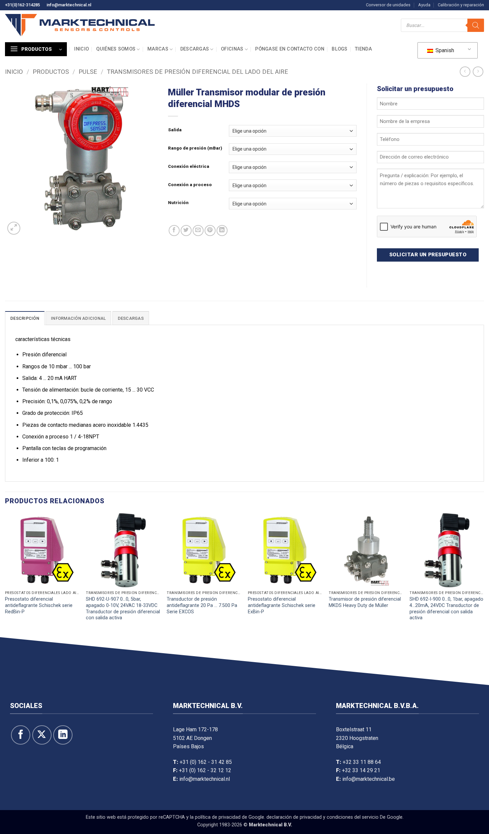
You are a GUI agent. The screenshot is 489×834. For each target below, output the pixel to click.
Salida (175, 130)
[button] (36, 49)
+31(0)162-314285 (22, 4)
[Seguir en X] (42, 735)
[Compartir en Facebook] (174, 230)
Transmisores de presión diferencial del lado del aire (197, 71)
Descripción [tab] (24, 318)
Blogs (339, 49)
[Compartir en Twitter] (186, 230)
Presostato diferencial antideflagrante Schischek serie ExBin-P (281, 605)
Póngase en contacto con (289, 49)
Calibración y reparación (461, 4)
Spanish (444, 50)
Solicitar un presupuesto (427, 255)
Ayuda (424, 4)
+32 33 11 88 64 (362, 762)
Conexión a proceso (190, 184)
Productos (51, 71)
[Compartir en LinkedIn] (222, 230)
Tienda (363, 49)
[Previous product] (478, 71)
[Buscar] (475, 25)
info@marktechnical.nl (69, 4)
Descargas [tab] (131, 318)
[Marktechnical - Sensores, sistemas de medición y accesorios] (80, 25)
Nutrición (178, 202)
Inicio (81, 49)
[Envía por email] (198, 230)
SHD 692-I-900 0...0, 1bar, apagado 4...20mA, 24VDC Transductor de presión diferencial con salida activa (446, 608)
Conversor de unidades (388, 4)
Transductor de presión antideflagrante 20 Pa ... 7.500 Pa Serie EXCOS (202, 605)
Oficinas (232, 49)
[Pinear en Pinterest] (210, 230)
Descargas (194, 49)
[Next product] (465, 71)
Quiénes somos (115, 49)
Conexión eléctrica (188, 166)
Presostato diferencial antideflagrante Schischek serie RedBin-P (39, 605)
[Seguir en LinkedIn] (63, 735)
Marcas (157, 49)
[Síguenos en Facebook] (20, 735)
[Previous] (5, 574)
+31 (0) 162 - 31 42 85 (206, 762)
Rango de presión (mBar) (195, 148)
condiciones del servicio (353, 817)
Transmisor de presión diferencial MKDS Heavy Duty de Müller (365, 602)
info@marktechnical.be (368, 779)
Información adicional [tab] (78, 318)
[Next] (484, 574)
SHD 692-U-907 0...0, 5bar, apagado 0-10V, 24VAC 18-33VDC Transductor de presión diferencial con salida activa (123, 608)
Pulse (88, 71)
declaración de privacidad (294, 817)
